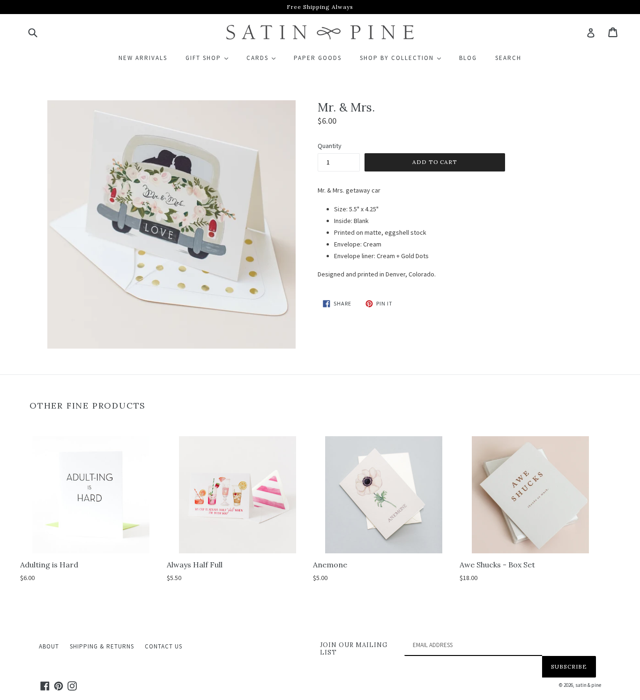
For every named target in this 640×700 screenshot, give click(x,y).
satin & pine (588, 685)
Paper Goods (318, 58)
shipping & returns (102, 646)
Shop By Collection (404, 57)
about (49, 646)
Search (508, 58)
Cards (265, 57)
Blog (468, 58)
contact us (163, 646)
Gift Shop (211, 57)
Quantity (330, 145)
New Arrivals (143, 58)
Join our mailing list (353, 648)
